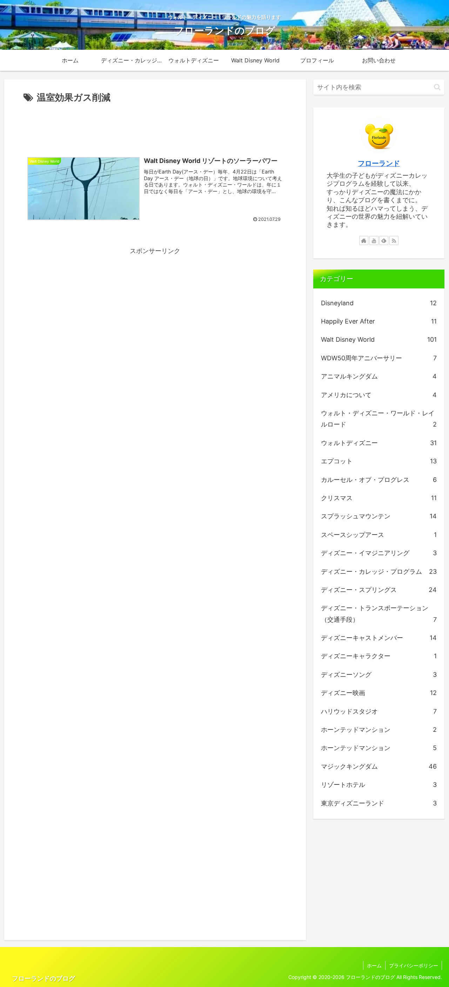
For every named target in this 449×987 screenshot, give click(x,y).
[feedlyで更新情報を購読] (383, 240)
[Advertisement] (155, 125)
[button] (437, 87)
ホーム (374, 965)
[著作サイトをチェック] (363, 240)
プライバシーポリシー (413, 965)
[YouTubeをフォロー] (373, 240)
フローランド (379, 163)
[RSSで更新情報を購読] (393, 240)
